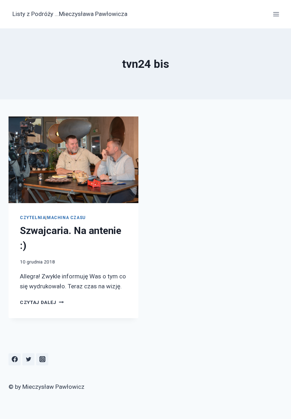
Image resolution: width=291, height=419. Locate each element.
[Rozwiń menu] (275, 14)
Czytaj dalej (42, 302)
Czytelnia (32, 217)
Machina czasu (66, 217)
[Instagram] (42, 359)
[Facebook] (15, 359)
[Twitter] (28, 359)
